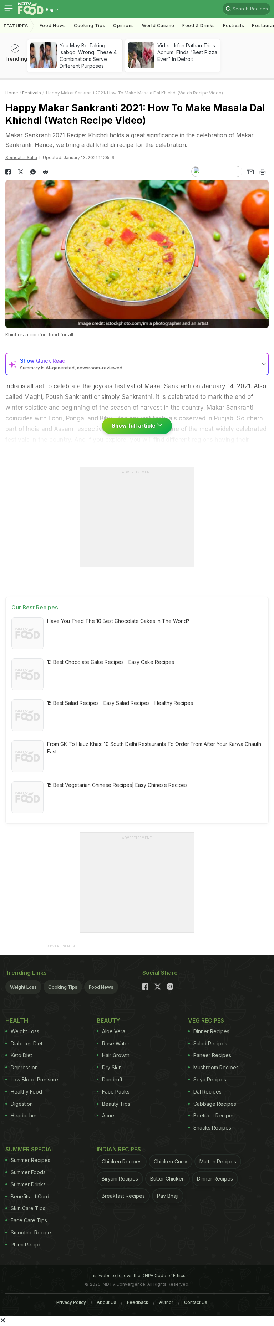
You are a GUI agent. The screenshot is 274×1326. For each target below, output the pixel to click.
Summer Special (30, 1149)
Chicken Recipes (122, 1161)
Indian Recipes (119, 1149)
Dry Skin (112, 1067)
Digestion (22, 1104)
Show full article (134, 425)
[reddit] (45, 172)
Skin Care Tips (28, 1208)
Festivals (233, 25)
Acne (108, 1115)
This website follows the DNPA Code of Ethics (137, 1275)
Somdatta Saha (21, 157)
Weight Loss (23, 987)
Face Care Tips (29, 1220)
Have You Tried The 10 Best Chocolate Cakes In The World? (118, 621)
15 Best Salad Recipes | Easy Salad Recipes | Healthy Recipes (120, 703)
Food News (53, 25)
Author (166, 1302)
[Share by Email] (250, 172)
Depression (24, 1067)
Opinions (123, 25)
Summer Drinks (28, 1184)
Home (11, 93)
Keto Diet (21, 1055)
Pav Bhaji (167, 1196)
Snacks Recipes (212, 1128)
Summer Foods (28, 1172)
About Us (106, 1302)
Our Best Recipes (34, 607)
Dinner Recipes (211, 1031)
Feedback (137, 1302)
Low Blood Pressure (34, 1079)
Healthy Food (26, 1092)
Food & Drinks (198, 25)
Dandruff (112, 1079)
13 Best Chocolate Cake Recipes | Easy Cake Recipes (110, 662)
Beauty (108, 1020)
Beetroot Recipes (214, 1115)
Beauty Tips (116, 1104)
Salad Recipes (210, 1043)
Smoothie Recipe (31, 1232)
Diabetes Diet (26, 1043)
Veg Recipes (206, 1020)
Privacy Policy (71, 1302)
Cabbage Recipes (214, 1104)
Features (16, 26)
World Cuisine (158, 25)
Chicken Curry (170, 1161)
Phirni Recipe (26, 1244)
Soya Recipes (209, 1079)
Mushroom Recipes (216, 1067)
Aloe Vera (113, 1031)
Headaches (24, 1115)
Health (16, 1020)
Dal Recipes (207, 1092)
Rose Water (116, 1043)
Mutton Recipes (217, 1161)
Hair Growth (116, 1055)
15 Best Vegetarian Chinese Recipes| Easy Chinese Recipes (117, 785)
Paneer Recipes (212, 1055)
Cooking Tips (62, 987)
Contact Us (195, 1302)
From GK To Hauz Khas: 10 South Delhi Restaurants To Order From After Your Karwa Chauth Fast (154, 747)
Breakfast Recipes (123, 1196)
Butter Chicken (167, 1179)
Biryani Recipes (120, 1179)
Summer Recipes (30, 1160)
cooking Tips (89, 25)
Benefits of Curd (30, 1196)
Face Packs (116, 1092)
